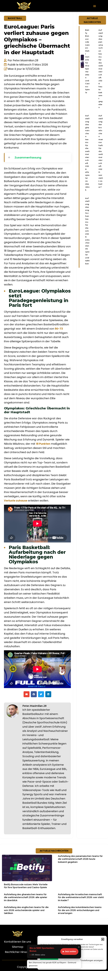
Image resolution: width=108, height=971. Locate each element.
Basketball (15, 18)
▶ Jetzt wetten (69, 951)
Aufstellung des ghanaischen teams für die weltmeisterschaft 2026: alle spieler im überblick (25, 897)
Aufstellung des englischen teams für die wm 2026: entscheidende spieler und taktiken (87, 231)
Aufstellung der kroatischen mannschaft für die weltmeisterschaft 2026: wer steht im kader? (101, 151)
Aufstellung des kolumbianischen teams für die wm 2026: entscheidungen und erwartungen (80, 910)
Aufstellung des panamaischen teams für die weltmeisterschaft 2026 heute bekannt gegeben (101, 68)
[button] (102, 939)
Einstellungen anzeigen (91, 960)
